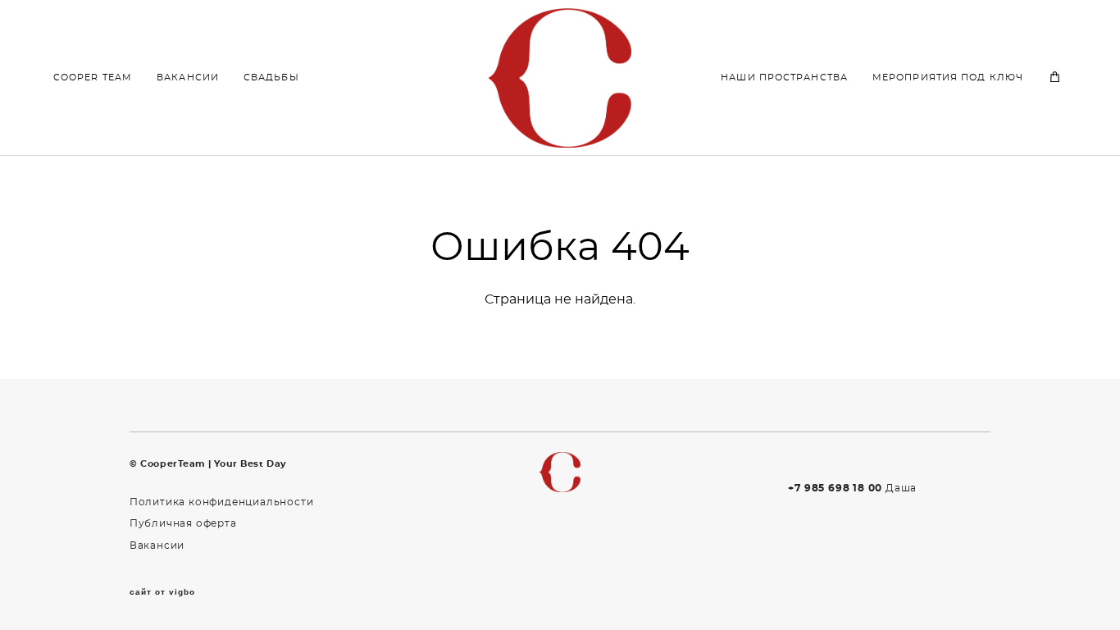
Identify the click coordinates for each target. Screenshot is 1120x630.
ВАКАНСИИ (188, 77)
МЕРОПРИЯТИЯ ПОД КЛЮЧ (947, 77)
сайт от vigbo (162, 592)
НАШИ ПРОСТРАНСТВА (784, 77)
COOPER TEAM (92, 77)
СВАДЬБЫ (271, 77)
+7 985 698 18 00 (835, 488)
